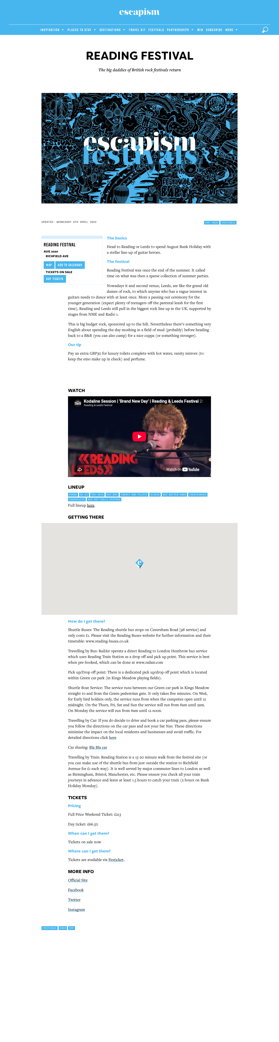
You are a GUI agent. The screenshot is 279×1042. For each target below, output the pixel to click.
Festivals (156, 30)
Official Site (78, 879)
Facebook (76, 889)
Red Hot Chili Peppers (104, 499)
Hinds (73, 494)
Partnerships (178, 30)
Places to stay (80, 30)
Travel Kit (137, 30)
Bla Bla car (98, 747)
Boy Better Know (174, 494)
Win (200, 30)
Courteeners (197, 494)
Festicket (116, 859)
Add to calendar (70, 265)
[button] (139, 564)
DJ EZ (84, 494)
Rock (215, 222)
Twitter (74, 899)
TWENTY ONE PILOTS (134, 494)
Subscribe (214, 30)
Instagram (76, 909)
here (90, 505)
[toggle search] (265, 30)
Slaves (155, 494)
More (229, 30)
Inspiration (50, 30)
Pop (207, 222)
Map (49, 265)
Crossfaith (77, 499)
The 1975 (97, 494)
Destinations (110, 30)
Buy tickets (55, 279)
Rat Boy (112, 494)
